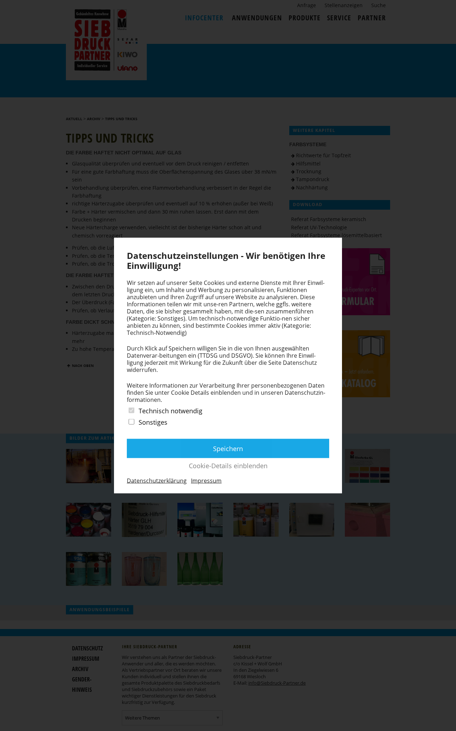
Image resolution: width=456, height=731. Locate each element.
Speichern (228, 448)
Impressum (206, 480)
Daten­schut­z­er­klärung (157, 480)
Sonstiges (153, 422)
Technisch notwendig (170, 411)
